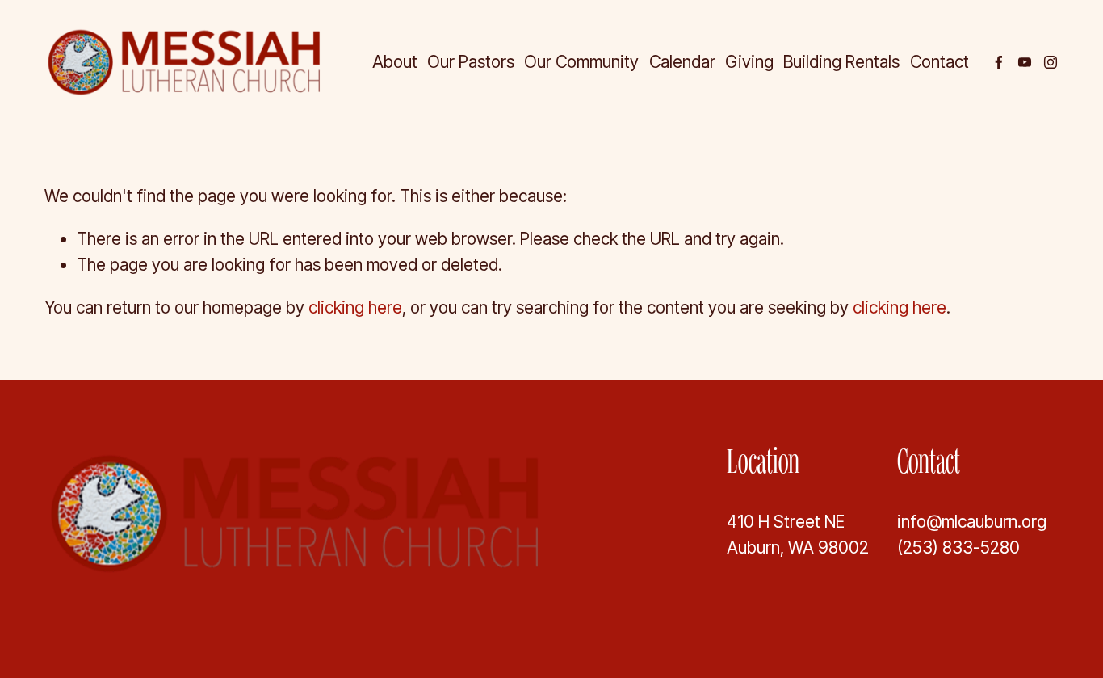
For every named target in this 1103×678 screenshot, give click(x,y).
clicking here (355, 307)
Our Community (581, 62)
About (394, 62)
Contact (939, 62)
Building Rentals (841, 62)
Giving (749, 62)
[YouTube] (1025, 62)
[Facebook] (999, 62)
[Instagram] (1050, 62)
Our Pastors (470, 62)
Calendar (682, 62)
